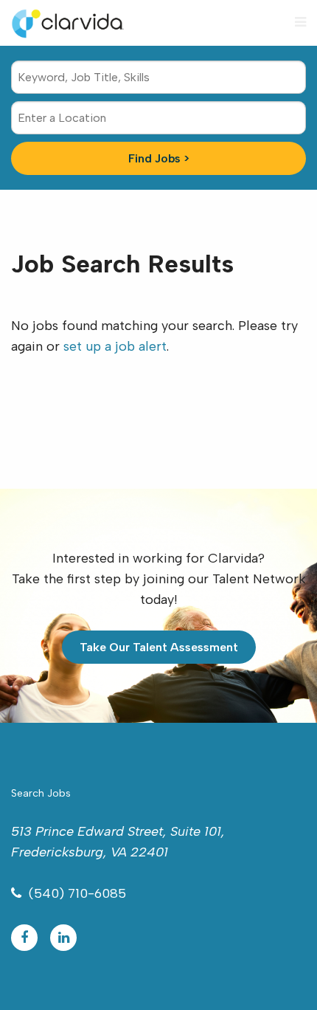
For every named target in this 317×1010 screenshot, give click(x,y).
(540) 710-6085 (77, 893)
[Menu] (300, 22)
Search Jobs (41, 793)
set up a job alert (115, 346)
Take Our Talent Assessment (159, 647)
